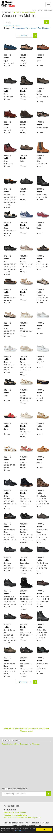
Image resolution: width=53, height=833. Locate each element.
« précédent (22, 35)
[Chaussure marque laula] (26, 181)
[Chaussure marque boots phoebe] (10, 583)
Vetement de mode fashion (15, 812)
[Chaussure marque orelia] (10, 482)
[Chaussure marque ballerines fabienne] (10, 549)
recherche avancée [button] (12, 25)
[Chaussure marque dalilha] (26, 415)
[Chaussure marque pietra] (26, 281)
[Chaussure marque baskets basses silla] (10, 616)
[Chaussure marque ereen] (26, 315)
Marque (24, 12)
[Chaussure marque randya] (43, 449)
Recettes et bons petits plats (15, 815)
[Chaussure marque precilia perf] (26, 214)
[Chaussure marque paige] (26, 348)
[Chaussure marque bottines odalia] (43, 181)
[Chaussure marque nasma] (43, 415)
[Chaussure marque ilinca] (10, 147)
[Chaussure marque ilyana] (43, 47)
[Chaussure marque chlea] (26, 616)
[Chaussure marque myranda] (26, 449)
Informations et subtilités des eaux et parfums (22, 817)
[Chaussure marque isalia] (26, 147)
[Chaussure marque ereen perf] (10, 348)
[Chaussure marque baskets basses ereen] (10, 516)
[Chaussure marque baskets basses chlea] (26, 650)
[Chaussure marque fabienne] (10, 181)
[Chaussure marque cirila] (10, 382)
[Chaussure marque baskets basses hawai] (43, 516)
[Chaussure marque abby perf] (43, 348)
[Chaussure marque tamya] (26, 47)
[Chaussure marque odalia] (26, 80)
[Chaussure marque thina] (10, 449)
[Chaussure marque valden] (10, 281)
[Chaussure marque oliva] (43, 147)
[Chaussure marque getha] (10, 315)
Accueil (16, 12)
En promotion (18, 28)
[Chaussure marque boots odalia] (43, 482)
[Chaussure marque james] (43, 248)
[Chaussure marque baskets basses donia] (10, 650)
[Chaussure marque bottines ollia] (43, 616)
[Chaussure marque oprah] (10, 114)
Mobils (32, 12)
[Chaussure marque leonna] (26, 382)
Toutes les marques (11, 728)
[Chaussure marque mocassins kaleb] (43, 583)
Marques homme (42, 728)
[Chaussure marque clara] (10, 214)
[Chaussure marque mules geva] (43, 281)
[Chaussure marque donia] (43, 315)
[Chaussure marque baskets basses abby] (43, 650)
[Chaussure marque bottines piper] (26, 583)
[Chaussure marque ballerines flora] (43, 114)
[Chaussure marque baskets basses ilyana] (26, 549)
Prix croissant (30, 28)
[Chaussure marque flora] (10, 248)
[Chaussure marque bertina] (43, 80)
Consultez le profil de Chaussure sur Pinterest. (21, 744)
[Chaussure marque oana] (26, 482)
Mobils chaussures (42, 11)
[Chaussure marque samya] (43, 382)
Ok (44, 829)
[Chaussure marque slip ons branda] (43, 549)
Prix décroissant (44, 28)
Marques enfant (26, 731)
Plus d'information (20, 831)
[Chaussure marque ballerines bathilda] (26, 516)
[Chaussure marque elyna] (10, 47)
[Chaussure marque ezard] (10, 80)
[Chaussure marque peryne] (26, 114)
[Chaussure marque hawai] (43, 214)
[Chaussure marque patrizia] (26, 248)
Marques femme (27, 728)
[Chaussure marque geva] (10, 415)
